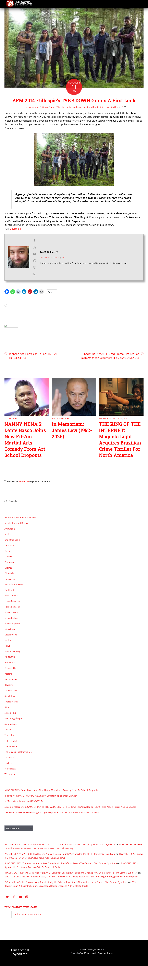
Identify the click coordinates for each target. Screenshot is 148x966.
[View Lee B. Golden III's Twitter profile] (34, 247)
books (7, 534)
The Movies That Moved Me (18, 751)
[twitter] (7, 896)
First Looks (9, 590)
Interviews (9, 629)
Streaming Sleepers (14, 718)
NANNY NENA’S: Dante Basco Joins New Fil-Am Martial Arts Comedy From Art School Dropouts (25, 439)
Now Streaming (12, 651)
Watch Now (10, 768)
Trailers (8, 763)
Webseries (9, 774)
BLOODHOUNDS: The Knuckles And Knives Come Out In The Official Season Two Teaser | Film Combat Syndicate (60, 863)
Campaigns (9, 545)
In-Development (12, 623)
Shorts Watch (11, 701)
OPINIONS (9, 657)
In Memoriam (58, 419)
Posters (8, 673)
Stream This (10, 712)
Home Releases (12, 601)
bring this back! (12, 539)
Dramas (8, 567)
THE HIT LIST (10, 740)
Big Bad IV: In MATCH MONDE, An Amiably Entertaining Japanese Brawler (40, 795)
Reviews (8, 684)
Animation (9, 528)
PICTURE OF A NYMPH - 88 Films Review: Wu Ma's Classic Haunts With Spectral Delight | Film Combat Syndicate (59, 844)
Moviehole (15, 228)
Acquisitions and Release (110, 419)
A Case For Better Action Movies (20, 517)
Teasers (8, 729)
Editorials (9, 573)
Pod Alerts (9, 662)
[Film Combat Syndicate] (18, 7)
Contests (8, 556)
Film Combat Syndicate (20, 907)
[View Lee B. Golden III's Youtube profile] (34, 253)
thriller (114, 107)
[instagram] (27, 896)
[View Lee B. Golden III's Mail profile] (34, 274)
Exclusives (9, 578)
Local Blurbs (10, 634)
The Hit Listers (11, 746)
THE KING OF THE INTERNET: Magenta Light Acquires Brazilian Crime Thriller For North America (120, 439)
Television (9, 735)
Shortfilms (9, 696)
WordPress (84, 953)
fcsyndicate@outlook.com (49, 257)
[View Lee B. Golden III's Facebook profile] (34, 240)
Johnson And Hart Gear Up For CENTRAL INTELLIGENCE (33, 355)
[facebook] (14, 896)
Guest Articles (11, 595)
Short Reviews (11, 690)
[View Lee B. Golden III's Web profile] (34, 267)
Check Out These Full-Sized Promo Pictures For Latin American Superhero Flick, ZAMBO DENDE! (110, 355)
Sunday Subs (10, 723)
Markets (8, 640)
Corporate (9, 562)
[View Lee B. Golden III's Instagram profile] (34, 260)
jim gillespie (93, 107)
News (45, 107)
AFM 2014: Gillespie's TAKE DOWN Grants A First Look (74, 100)
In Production (11, 618)
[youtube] (20, 896)
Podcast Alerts (11, 668)
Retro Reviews (11, 679)
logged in (24, 481)
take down (105, 107)
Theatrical (9, 757)
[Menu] (139, 4)
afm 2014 (55, 107)
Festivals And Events (14, 584)
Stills (6, 707)
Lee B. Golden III (30, 107)
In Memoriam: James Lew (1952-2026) (72, 430)
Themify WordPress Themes (102, 953)
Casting (8, 419)
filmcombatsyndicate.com (73, 107)
